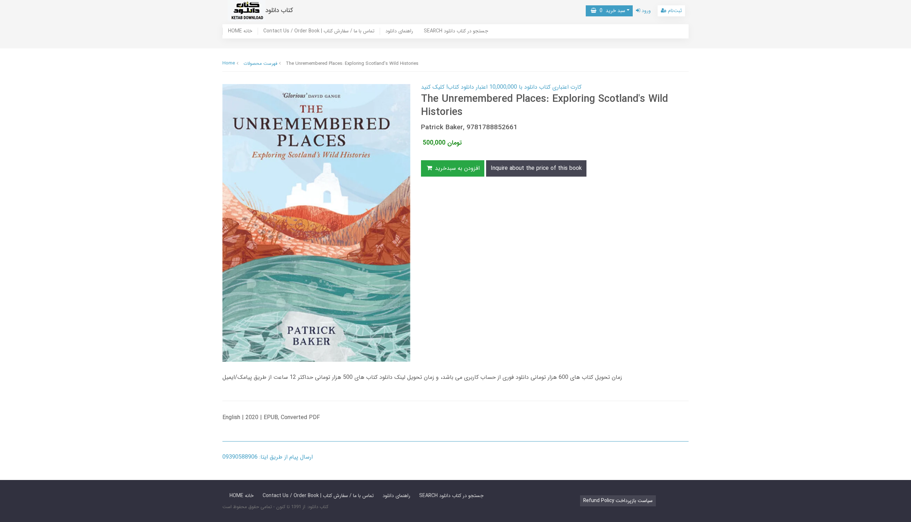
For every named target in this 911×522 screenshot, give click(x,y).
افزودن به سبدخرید (456, 168)
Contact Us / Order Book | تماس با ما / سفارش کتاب (318, 31)
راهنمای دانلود (399, 31)
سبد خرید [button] (610, 11)
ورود (645, 11)
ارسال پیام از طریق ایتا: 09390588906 (267, 457)
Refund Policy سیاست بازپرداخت (618, 501)
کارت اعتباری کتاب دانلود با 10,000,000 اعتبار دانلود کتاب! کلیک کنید (501, 87)
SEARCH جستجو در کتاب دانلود (456, 31)
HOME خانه (240, 31)
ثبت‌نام (674, 11)
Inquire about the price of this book (536, 168)
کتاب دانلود (279, 10)
